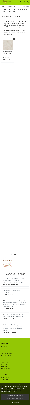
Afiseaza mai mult (8, 34)
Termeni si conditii (6, 348)
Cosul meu (4, 364)
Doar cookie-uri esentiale (15, 399)
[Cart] (28, 2)
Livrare (3, 370)
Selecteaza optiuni (14, 38)
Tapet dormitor (11, 6)
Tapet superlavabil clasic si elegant (7, 52)
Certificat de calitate (7, 353)
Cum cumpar (4, 362)
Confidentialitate (6, 351)
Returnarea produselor (8, 368)
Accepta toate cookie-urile (15, 395)
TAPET (3, 6)
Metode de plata (6, 366)
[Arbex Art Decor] (7, 263)
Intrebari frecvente (6, 382)
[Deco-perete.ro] (7, 2)
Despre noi (4, 346)
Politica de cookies (17, 388)
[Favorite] (24, 2)
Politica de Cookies (6, 355)
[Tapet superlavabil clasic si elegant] (8, 45)
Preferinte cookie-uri (15, 402)
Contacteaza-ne (5, 377)
